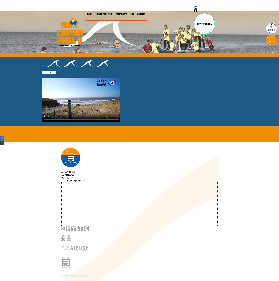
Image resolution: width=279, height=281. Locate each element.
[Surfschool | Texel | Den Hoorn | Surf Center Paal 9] (73, 21)
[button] (2, 138)
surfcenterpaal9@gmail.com (73, 180)
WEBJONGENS (88, 276)
